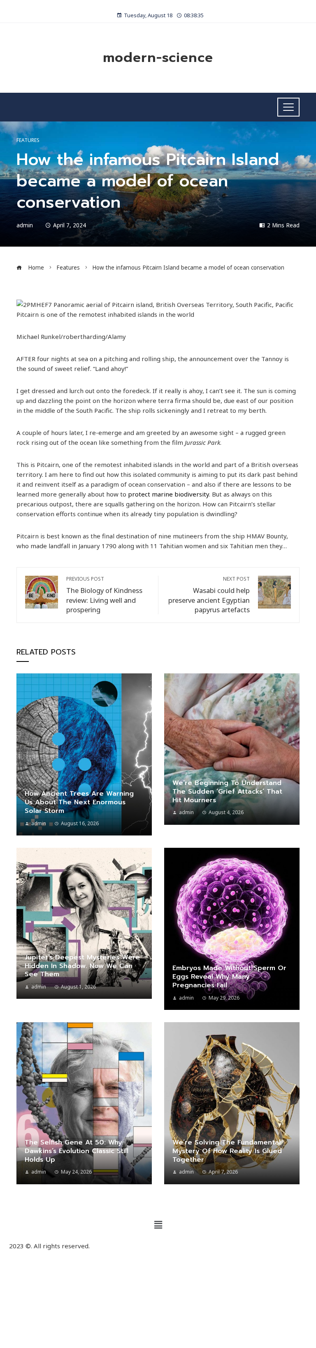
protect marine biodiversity (168, 494)
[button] (158, 1225)
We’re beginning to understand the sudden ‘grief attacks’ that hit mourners (227, 791)
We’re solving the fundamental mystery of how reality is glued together (227, 1151)
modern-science (158, 58)
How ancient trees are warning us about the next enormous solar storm (79, 802)
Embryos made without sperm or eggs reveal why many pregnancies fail (229, 976)
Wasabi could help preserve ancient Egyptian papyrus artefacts (209, 595)
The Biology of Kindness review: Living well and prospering (104, 595)
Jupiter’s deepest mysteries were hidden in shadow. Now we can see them (82, 966)
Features (28, 140)
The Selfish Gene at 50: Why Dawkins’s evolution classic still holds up (76, 1151)
